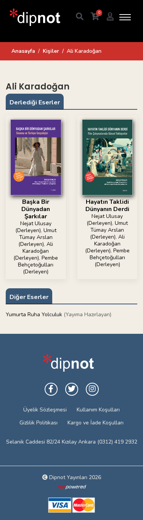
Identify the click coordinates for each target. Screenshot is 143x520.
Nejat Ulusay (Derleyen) (33, 227)
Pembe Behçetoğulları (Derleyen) (38, 264)
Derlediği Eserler (35, 102)
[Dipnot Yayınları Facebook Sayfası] (51, 389)
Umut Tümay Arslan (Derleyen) (37, 237)
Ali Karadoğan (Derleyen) (33, 251)
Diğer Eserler (29, 297)
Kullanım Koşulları (98, 409)
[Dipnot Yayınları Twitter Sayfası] (71, 389)
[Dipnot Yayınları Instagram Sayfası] (92, 389)
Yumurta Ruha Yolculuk (34, 314)
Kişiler (51, 51)
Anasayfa (23, 51)
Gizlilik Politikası (38, 422)
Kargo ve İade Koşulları (95, 422)
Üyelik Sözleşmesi (45, 409)
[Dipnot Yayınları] (34, 17)
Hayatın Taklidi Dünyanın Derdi (107, 205)
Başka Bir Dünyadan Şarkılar (35, 209)
